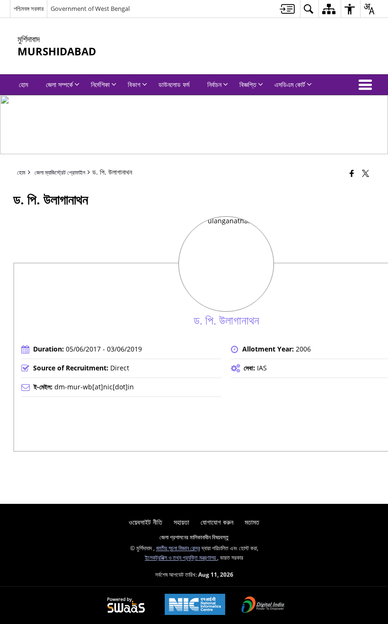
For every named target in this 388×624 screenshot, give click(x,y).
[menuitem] (287, 9)
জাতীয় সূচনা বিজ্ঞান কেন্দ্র (178, 548)
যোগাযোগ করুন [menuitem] (217, 522)
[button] (367, 85)
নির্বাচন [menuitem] (214, 84)
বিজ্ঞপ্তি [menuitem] (247, 84)
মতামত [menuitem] (252, 522)
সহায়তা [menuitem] (181, 522)
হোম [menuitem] (23, 84)
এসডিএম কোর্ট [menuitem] (289, 84)
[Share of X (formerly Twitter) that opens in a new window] (365, 173)
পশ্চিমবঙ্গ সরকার (29, 8)
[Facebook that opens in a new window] (352, 173)
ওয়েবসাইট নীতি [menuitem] (145, 522)
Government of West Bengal (90, 8)
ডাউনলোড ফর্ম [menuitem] (174, 84)
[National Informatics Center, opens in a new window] (195, 605)
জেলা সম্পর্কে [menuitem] (59, 84)
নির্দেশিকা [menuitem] (100, 84)
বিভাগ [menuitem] (134, 84)
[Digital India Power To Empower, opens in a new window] (263, 605)
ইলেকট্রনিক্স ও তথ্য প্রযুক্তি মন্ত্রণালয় (181, 557)
